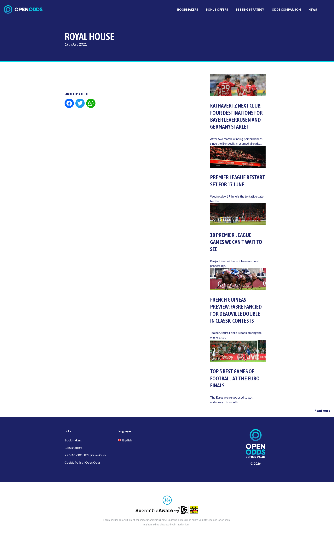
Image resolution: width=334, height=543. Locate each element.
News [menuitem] (312, 9)
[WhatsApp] (90, 104)
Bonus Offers (73, 447)
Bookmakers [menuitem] (187, 9)
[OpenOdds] (23, 9)
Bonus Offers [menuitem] (217, 9)
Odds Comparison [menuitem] (286, 9)
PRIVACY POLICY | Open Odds (86, 455)
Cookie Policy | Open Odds (83, 462)
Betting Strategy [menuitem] (250, 9)
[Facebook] (70, 104)
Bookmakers (73, 440)
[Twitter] (80, 104)
